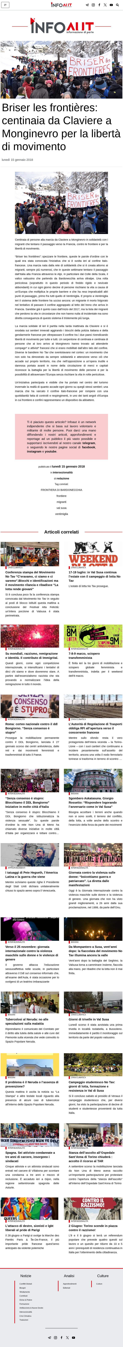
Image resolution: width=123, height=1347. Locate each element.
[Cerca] (117, 5)
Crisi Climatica (15, 568)
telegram (88, 443)
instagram (34, 451)
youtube (50, 451)
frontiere (61, 495)
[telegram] (87, 5)
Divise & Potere (26, 1300)
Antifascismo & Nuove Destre (31, 1308)
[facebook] (99, 5)
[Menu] (5, 5)
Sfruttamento (25, 1292)
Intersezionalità (63, 472)
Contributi (23, 1296)
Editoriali (66, 1288)
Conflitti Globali (26, 1284)
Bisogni (74, 794)
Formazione (24, 1304)
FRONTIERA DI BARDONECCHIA (61, 489)
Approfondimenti (16, 868)
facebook (88, 447)
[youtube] (111, 5)
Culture (99, 1284)
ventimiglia (61, 513)
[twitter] (105, 5)
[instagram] (93, 5)
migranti (61, 501)
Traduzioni (24, 1320)
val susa (61, 507)
